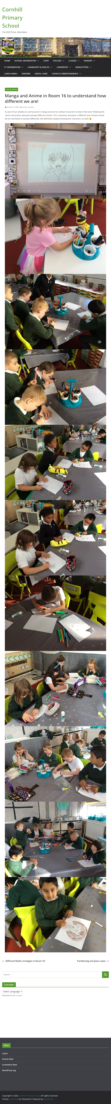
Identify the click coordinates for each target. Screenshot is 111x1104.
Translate (19, 995)
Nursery (88, 60)
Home (7, 60)
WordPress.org (9, 1070)
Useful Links (41, 73)
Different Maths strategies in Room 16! (25, 960)
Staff (46, 60)
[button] (37, 61)
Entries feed (7, 1059)
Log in (5, 1053)
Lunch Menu (10, 73)
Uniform (26, 73)
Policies (57, 60)
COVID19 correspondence (65, 73)
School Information (25, 60)
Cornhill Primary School (12, 17)
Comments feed (9, 1064)
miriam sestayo (28, 107)
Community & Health (38, 67)
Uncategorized (11, 89)
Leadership (62, 67)
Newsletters (82, 67)
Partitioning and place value (91, 960)
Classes (72, 60)
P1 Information (12, 67)
